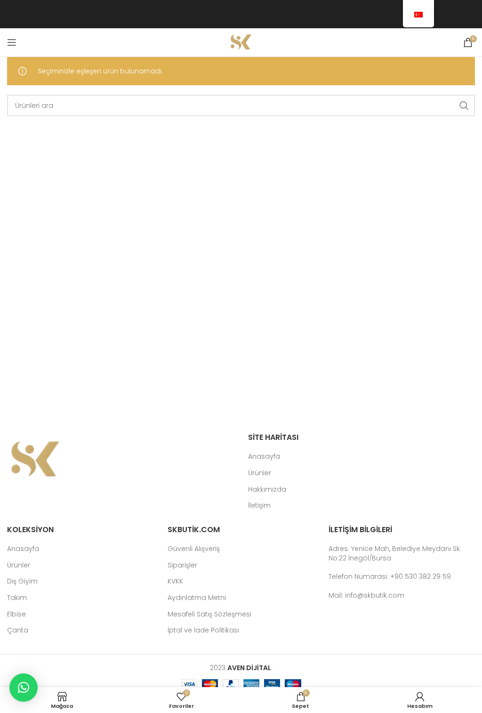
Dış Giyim (22, 581)
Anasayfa (264, 456)
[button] (23, 687)
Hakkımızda (267, 489)
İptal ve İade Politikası (203, 630)
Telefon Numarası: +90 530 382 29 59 (390, 576)
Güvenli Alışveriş (194, 548)
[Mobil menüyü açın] (11, 42)
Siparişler (182, 565)
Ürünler (259, 473)
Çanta (17, 630)
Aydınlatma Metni (197, 597)
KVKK (175, 581)
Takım (17, 597)
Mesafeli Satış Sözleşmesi (209, 614)
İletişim (259, 505)
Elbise (16, 614)
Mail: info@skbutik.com (366, 595)
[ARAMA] (464, 105)
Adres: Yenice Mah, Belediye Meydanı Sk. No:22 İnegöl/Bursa (395, 553)
